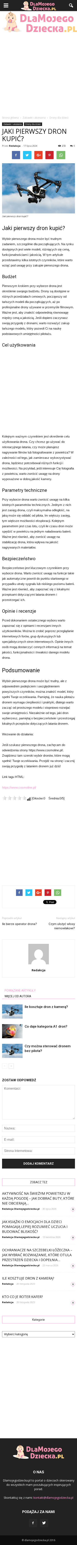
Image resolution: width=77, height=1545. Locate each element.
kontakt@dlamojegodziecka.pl (53, 1498)
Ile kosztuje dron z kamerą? (46, 1007)
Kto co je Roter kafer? (22, 1296)
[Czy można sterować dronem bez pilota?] (12, 1051)
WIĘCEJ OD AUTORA (18, 996)
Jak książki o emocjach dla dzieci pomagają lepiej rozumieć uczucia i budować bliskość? (35, 1226)
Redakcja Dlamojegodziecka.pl (21, 1208)
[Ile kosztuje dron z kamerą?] (12, 1011)
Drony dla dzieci (33, 124)
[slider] (14, 798)
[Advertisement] (38, 73)
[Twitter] (44, 1523)
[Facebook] (33, 1523)
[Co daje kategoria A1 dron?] (12, 1031)
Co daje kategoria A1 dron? (46, 1026)
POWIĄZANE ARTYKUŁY (20, 990)
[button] (71, 5)
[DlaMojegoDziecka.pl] (38, 22)
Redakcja (15, 145)
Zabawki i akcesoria (12, 124)
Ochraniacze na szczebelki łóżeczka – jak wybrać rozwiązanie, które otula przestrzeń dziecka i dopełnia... (37, 1255)
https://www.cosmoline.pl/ (19, 787)
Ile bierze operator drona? (19, 924)
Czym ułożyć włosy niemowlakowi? (62, 926)
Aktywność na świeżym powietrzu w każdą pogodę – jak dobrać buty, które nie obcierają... (38, 1198)
